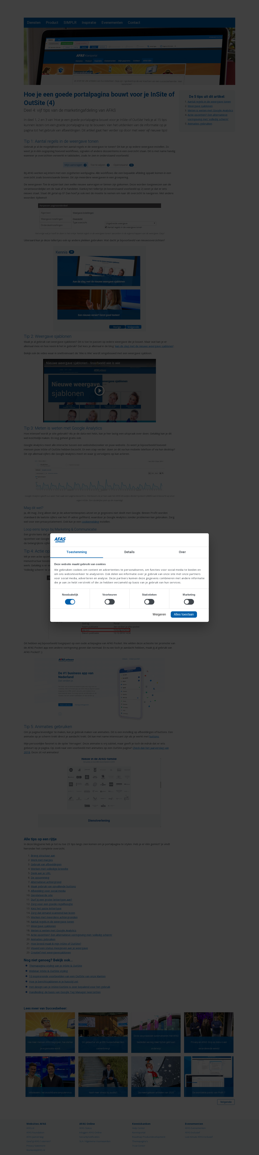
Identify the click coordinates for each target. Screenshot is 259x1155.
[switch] (110, 602)
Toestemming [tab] (76, 552)
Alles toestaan (184, 614)
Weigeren (159, 614)
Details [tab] (129, 552)
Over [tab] (182, 552)
